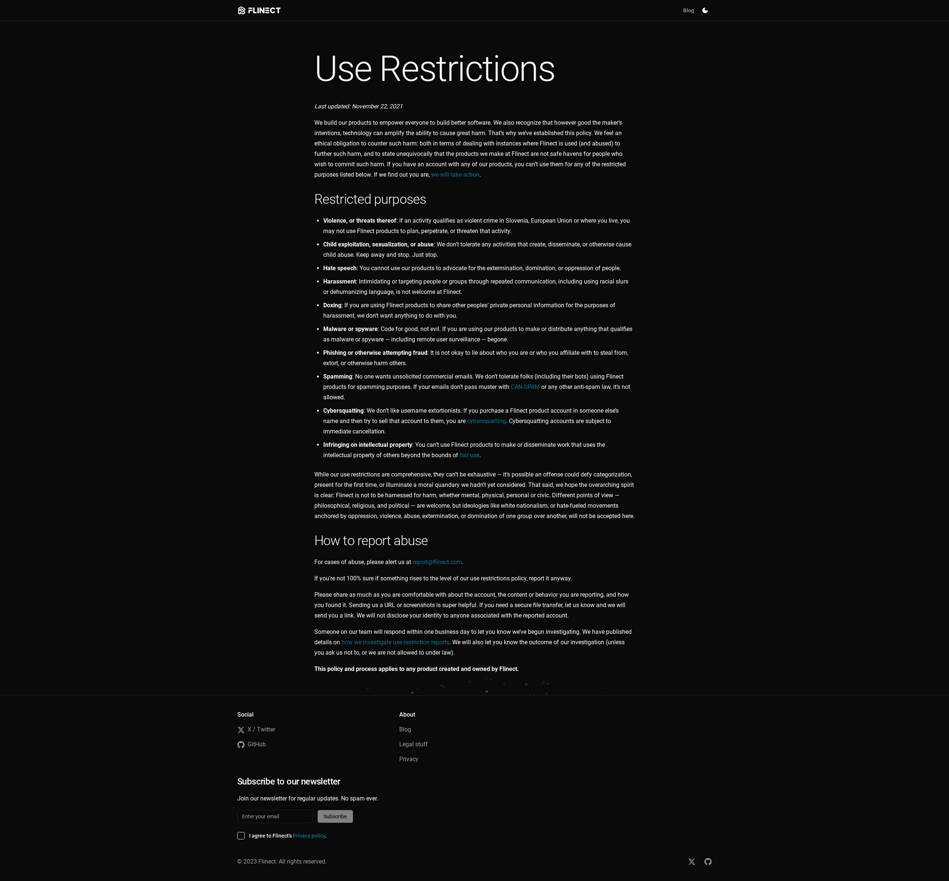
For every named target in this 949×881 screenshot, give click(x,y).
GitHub (257, 744)
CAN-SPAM (525, 386)
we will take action (455, 174)
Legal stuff (413, 744)
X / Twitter (261, 729)
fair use (469, 455)
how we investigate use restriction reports (395, 642)
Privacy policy (309, 836)
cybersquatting (486, 421)
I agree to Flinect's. (288, 835)
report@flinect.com (437, 562)
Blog (688, 10)
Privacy (409, 759)
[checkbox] (241, 835)
